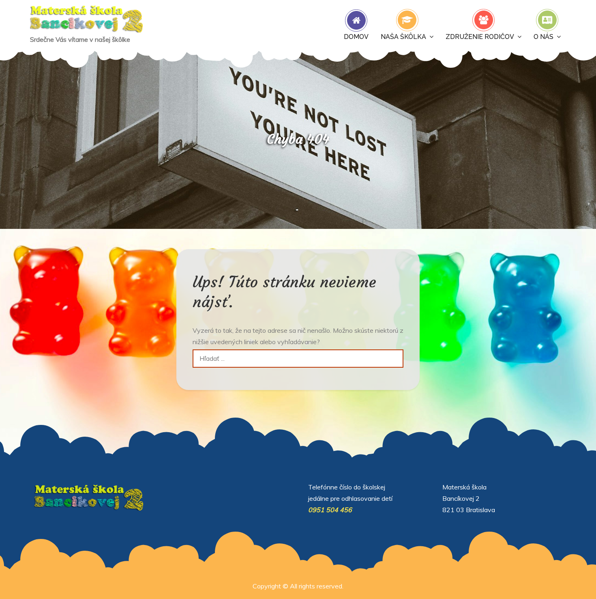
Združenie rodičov (480, 37)
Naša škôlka (403, 37)
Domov (356, 37)
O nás (543, 37)
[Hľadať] (394, 358)
